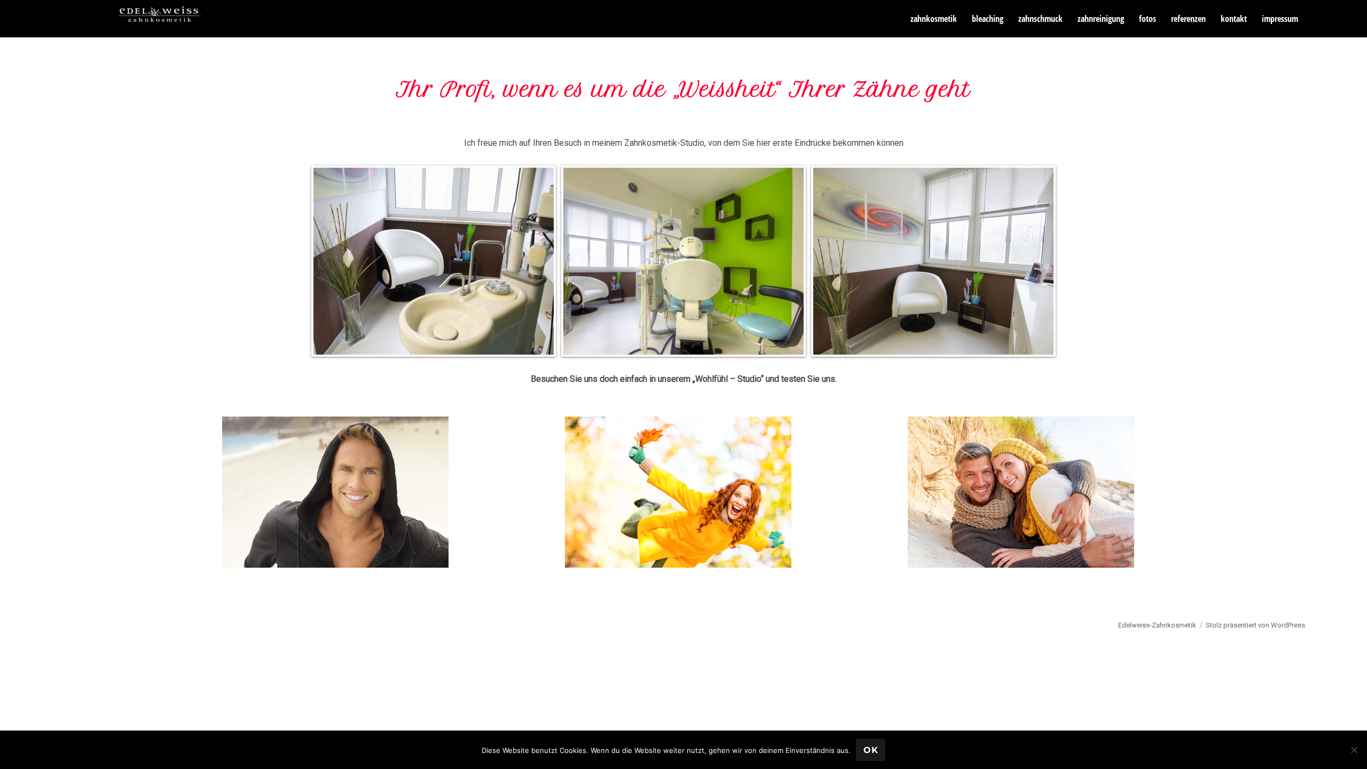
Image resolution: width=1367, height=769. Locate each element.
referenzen (1188, 19)
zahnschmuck (1040, 19)
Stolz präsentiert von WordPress (1255, 625)
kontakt (1234, 19)
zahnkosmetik (933, 19)
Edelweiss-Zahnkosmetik (1157, 625)
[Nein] (1353, 749)
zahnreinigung (1101, 19)
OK (870, 750)
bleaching (987, 19)
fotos (1147, 19)
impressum (1280, 19)
